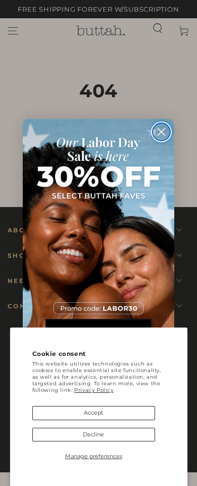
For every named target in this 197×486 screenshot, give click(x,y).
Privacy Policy (93, 390)
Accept (93, 412)
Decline (93, 434)
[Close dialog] (161, 132)
